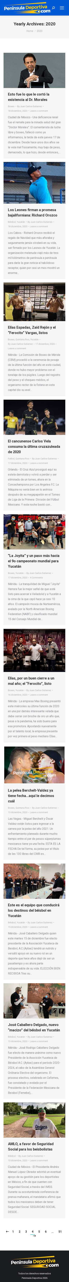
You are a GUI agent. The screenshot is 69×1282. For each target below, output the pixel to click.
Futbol (11, 458)
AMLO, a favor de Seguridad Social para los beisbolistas (31, 1146)
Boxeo (11, 106)
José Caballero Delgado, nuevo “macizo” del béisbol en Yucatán (34, 1027)
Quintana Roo (22, 339)
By (29, 106)
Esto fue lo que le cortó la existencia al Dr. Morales (28, 97)
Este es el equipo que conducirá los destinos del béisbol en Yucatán (33, 910)
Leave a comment (39, 110)
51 (60, 1231)
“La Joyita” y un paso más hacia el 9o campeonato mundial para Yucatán (33, 561)
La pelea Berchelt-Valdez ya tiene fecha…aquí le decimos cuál (31, 795)
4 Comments (36, 577)
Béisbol (12, 222)
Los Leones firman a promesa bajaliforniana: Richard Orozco (32, 212)
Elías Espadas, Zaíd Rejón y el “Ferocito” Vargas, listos (32, 330)
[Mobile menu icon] (61, 7)
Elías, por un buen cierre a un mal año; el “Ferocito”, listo (31, 681)
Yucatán (21, 222)
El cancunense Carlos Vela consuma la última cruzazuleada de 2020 (34, 446)
